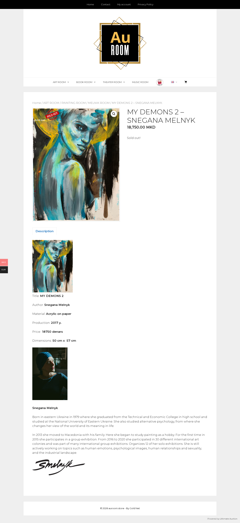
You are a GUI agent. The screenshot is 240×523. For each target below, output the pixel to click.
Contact (105, 4)
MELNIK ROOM (99, 103)
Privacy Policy (145, 4)
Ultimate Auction (228, 518)
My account (124, 4)
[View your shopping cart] (186, 82)
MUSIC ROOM (140, 82)
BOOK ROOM (84, 82)
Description (44, 231)
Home (90, 4)
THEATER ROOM (112, 82)
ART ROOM (59, 82)
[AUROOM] (120, 43)
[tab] (44, 231)
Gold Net (135, 508)
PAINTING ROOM (73, 103)
